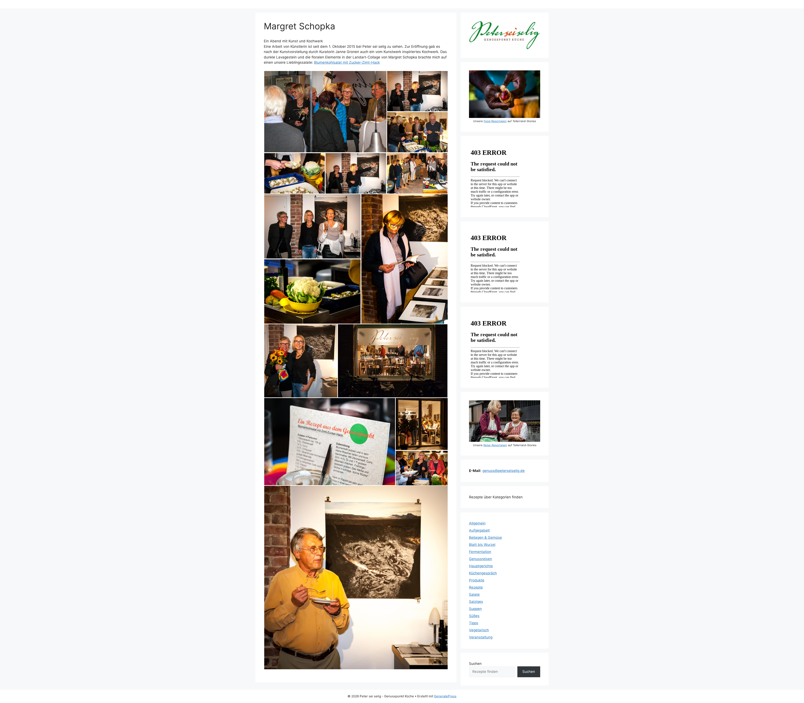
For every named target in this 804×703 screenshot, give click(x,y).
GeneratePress (445, 696)
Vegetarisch (479, 630)
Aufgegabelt (479, 530)
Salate (474, 594)
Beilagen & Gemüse (485, 537)
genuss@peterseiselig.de (503, 471)
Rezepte (476, 587)
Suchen (475, 664)
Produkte (476, 580)
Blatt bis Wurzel (482, 545)
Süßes (474, 616)
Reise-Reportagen (495, 445)
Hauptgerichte (481, 566)
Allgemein (477, 523)
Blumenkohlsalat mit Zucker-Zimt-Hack (347, 62)
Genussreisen (480, 559)
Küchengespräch (483, 573)
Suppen (475, 609)
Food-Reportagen (495, 121)
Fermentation (480, 552)
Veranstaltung (480, 637)
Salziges (476, 602)
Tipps (473, 623)
